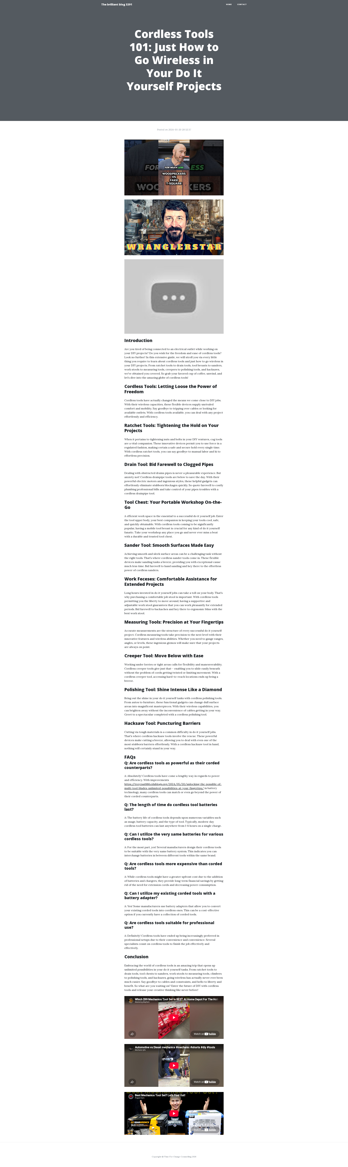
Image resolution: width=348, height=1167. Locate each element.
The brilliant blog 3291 (116, 4)
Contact (242, 4)
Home (229, 4)
